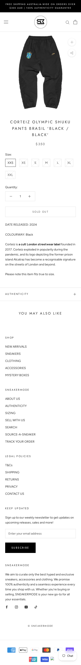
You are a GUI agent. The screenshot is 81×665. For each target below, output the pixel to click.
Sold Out (40, 212)
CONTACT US (14, 494)
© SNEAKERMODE (40, 626)
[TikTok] (35, 606)
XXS (10, 163)
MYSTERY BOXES (17, 375)
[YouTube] (26, 606)
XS (23, 163)
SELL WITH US (15, 420)
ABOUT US (12, 399)
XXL (10, 175)
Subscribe (20, 548)
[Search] (68, 22)
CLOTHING (13, 361)
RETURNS (12, 479)
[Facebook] (6, 606)
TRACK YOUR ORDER (20, 441)
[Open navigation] (6, 22)
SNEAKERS (13, 354)
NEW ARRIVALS (16, 347)
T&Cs (9, 465)
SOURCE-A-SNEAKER (20, 434)
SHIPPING (12, 472)
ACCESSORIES (15, 368)
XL (69, 163)
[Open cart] (75, 22)
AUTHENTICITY (16, 406)
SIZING (10, 413)
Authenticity (17, 294)
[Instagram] (16, 606)
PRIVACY (11, 486)
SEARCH (11, 427)
